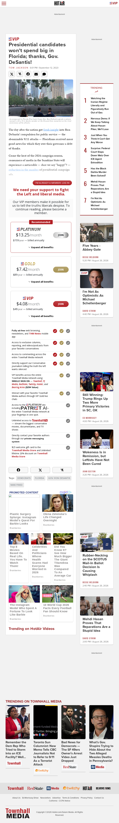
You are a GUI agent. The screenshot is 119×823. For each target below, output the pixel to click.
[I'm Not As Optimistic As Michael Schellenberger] (96, 278)
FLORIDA (39, 478)
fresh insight (51, 130)
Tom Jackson (19, 67)
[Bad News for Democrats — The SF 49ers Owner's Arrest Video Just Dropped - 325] (73, 722)
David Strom (89, 310)
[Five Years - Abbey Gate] (96, 232)
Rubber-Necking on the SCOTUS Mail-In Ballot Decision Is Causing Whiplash (95, 565)
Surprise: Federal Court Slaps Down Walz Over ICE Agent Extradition (100, 155)
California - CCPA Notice (59, 801)
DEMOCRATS (24, 478)
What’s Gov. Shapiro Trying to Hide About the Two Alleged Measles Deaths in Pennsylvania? (101, 751)
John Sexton (89, 471)
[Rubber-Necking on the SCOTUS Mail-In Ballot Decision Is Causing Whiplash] (96, 542)
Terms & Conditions (70, 798)
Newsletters (45, 798)
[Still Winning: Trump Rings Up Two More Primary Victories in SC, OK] (96, 381)
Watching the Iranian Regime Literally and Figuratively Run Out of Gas (100, 105)
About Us (16, 798)
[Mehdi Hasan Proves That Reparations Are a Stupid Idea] (96, 605)
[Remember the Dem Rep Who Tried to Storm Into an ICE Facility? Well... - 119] (18, 722)
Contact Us (99, 798)
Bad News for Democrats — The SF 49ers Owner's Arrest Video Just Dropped (71, 751)
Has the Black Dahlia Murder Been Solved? (99, 172)
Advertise (56, 798)
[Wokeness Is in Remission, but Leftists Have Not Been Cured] (96, 438)
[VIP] (113, 3)
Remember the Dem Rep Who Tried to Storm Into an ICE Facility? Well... (16, 749)
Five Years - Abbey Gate (92, 248)
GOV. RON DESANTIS (59, 478)
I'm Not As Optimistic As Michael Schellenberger (94, 297)
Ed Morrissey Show (30, 798)
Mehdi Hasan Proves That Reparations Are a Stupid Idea (96, 625)
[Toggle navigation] (4, 3)
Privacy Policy (87, 798)
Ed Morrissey (90, 417)
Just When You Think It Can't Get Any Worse (100, 139)
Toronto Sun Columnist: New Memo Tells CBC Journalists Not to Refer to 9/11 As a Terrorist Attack (44, 753)
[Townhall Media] (18, 813)
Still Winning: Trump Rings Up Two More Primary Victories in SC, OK (96, 402)
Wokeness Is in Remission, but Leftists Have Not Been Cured (96, 458)
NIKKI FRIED (17, 485)
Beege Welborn (90, 257)
